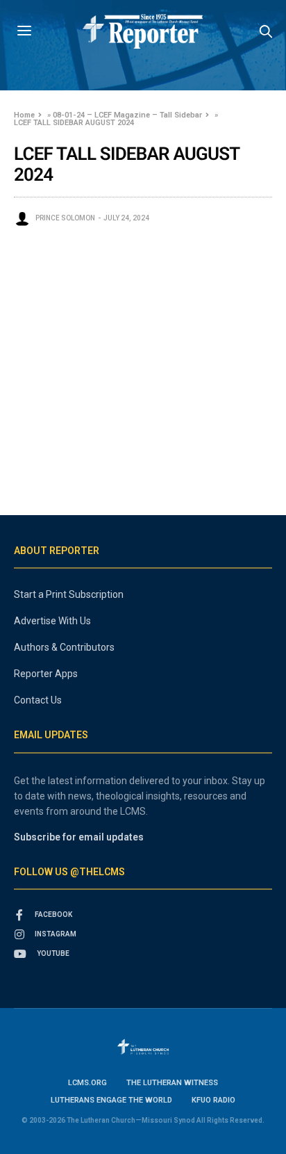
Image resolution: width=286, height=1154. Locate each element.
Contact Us (38, 700)
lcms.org (87, 1082)
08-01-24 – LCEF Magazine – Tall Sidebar (127, 115)
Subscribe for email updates (79, 837)
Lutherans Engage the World (111, 1100)
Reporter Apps (46, 673)
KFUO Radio (213, 1100)
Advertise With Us (52, 620)
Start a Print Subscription (69, 594)
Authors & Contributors (64, 647)
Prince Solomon (65, 218)
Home (24, 115)
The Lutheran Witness (172, 1082)
